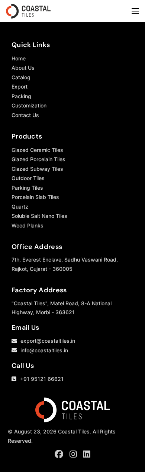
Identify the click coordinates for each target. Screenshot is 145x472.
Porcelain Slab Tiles (35, 197)
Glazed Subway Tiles (37, 169)
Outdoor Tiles (28, 178)
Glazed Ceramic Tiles (37, 150)
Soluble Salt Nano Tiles (39, 216)
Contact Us (25, 115)
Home (19, 58)
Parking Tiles (27, 188)
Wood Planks (28, 225)
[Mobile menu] (135, 11)
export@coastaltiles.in (47, 341)
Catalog (21, 77)
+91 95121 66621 (42, 379)
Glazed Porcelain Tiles (38, 159)
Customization (29, 105)
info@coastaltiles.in (44, 350)
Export (20, 86)
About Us (23, 67)
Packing (21, 96)
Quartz (20, 206)
